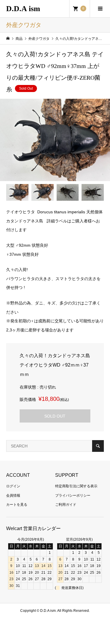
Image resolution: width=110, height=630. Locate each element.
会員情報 (13, 495)
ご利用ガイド (65, 505)
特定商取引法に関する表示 (76, 486)
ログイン (13, 486)
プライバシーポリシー (72, 495)
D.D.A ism (23, 8)
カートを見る (16, 505)
